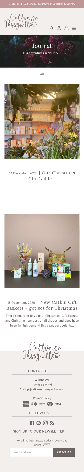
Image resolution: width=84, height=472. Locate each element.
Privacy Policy (42, 398)
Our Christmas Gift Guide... (51, 175)
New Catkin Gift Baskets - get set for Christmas (42, 305)
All (42, 74)
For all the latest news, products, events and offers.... (42, 443)
